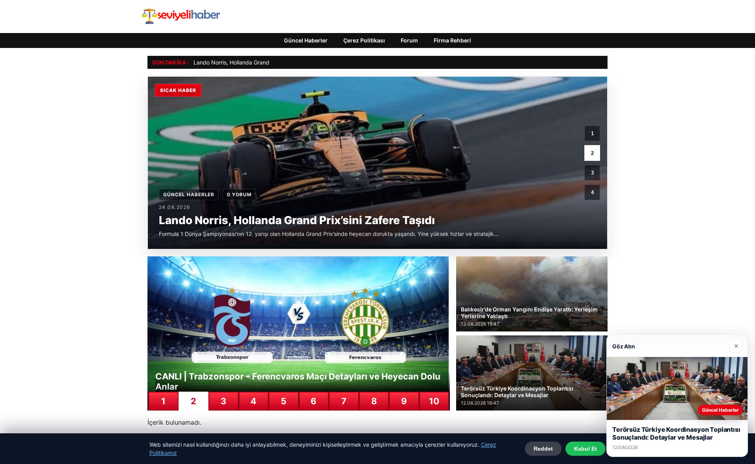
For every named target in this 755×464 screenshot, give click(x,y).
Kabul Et (585, 449)
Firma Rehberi (452, 40)
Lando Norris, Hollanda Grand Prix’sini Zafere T (253, 62)
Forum (409, 40)
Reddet (543, 449)
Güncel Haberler (306, 40)
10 (434, 401)
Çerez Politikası (364, 40)
